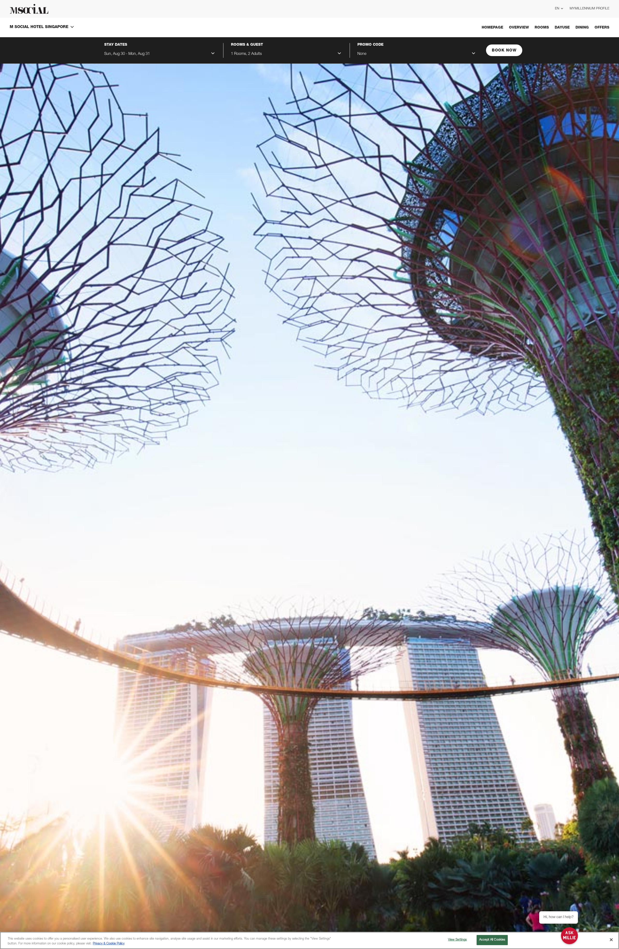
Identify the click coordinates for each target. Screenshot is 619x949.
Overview (519, 27)
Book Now (504, 51)
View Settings (457, 940)
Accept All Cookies (492, 940)
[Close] (611, 939)
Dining (582, 27)
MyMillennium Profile (589, 8)
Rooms (542, 27)
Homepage (492, 27)
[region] (309, 940)
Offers (602, 27)
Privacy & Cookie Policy (109, 943)
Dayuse (562, 27)
